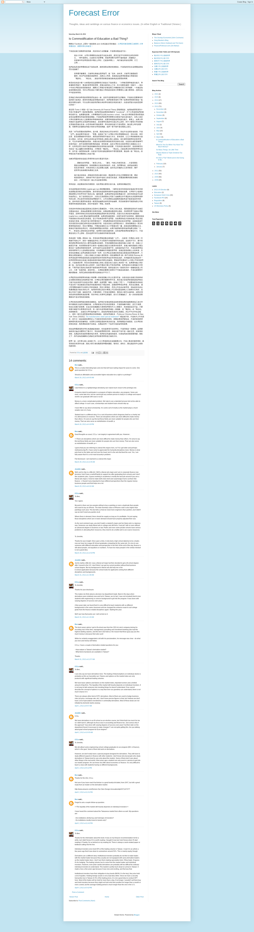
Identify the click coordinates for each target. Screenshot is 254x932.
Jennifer (78, 469)
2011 (157, 171)
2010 (157, 174)
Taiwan (156, 203)
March (158, 137)
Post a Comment (78, 892)
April (158, 134)
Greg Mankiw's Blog (161, 40)
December (160, 109)
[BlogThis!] (99, 352)
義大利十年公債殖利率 (162, 55)
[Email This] (97, 352)
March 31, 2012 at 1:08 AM (84, 575)
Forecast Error (94, 12)
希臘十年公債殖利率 (161, 72)
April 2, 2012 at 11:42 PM (84, 823)
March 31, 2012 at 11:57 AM (85, 659)
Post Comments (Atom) (87, 901)
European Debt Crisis (162, 195)
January (159, 167)
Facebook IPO (159, 198)
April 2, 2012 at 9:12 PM (83, 768)
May (158, 131)
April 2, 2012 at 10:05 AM (84, 732)
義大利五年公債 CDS (161, 58)
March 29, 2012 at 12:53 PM (85, 553)
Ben (76, 365)
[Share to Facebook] (104, 352)
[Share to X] (102, 352)
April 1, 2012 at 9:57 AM (83, 706)
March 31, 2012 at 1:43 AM (84, 617)
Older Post (140, 897)
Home (107, 897)
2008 (157, 180)
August (159, 121)
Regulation (158, 200)
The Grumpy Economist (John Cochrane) (168, 38)
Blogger (136, 915)
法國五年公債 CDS (160, 69)
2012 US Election (160, 190)
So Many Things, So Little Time (167, 150)
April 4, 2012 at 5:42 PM (83, 888)
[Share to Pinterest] (107, 352)
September (160, 118)
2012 (157, 106)
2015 (157, 97)
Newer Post (73, 897)
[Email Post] (92, 352)
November (160, 112)
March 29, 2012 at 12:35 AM (85, 462)
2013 (157, 103)
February (159, 164)
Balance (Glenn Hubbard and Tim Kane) (168, 43)
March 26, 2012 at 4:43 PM (84, 424)
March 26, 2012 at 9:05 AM (84, 378)
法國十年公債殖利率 (161, 66)
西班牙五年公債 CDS (161, 64)
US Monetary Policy (161, 206)
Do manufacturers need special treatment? (102, 317)
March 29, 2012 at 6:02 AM (84, 486)
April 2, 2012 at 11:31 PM (84, 792)
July (158, 125)
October (159, 115)
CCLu (77, 385)
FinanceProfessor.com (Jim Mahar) (166, 46)
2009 (157, 177)
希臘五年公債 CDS (160, 74)
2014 (157, 100)
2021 (157, 94)
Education (157, 192)
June (158, 128)
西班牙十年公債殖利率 (162, 61)
